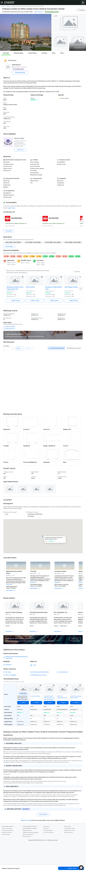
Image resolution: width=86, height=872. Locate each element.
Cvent (2, 6)
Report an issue (26, 820)
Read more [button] (9, 584)
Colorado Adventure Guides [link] (39, 612)
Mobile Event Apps (27, 830)
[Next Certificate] (82, 221)
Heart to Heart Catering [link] (13, 612)
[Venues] (83, 2)
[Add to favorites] (23, 277)
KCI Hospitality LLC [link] (60, 612)
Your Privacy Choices (49, 832)
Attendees (6, 346)
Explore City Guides (6, 832)
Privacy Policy (67, 826)
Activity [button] (31, 625)
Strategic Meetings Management (31, 832)
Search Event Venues (7, 828)
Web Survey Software (28, 834)
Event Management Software (30, 826)
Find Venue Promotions (7, 830)
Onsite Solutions (6, 834)
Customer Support (48, 830)
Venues (8, 6)
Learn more (11, 208)
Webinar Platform (27, 836)
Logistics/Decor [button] (63, 625)
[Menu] (2, 2)
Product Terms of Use (69, 828)
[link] (15, 606)
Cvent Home (46, 826)
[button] (25, 32)
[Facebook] (34, 665)
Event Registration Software (30, 828)
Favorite (82, 10)
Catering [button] (7, 625)
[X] (31, 665)
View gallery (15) (79, 48)
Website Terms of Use (69, 830)
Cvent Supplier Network (7, 826)
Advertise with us (68, 832)
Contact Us (46, 828)
